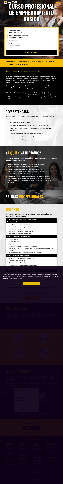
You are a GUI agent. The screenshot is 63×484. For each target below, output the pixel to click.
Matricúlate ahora (31, 52)
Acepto (31, 283)
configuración (53, 276)
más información (37, 276)
